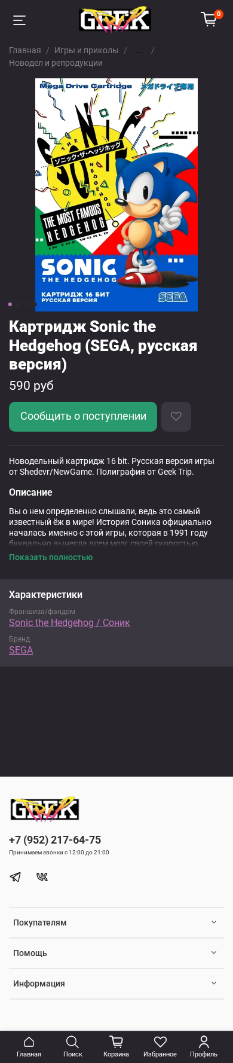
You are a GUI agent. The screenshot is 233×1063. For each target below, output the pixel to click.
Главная (25, 50)
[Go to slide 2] (18, 304)
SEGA (21, 650)
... (139, 50)
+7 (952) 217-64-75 (55, 839)
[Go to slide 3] (27, 304)
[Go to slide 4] (35, 304)
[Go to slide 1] (10, 304)
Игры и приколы (86, 50)
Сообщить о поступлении (83, 416)
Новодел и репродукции (56, 63)
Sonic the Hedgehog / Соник (69, 622)
